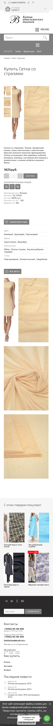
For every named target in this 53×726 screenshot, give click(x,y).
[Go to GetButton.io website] (47, 723)
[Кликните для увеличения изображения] (26, 310)
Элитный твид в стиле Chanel (13, 546)
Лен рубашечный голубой (35, 546)
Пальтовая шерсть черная (11, 586)
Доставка (8, 666)
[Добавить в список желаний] (12, 186)
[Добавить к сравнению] (17, 186)
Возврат (7, 670)
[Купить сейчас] (6, 186)
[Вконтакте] (6, 601)
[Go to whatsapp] (47, 718)
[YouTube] (22, 601)
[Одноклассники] (17, 601)
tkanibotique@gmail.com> (14, 640)
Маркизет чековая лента (38, 585)
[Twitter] (11, 601)
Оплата (7, 662)
